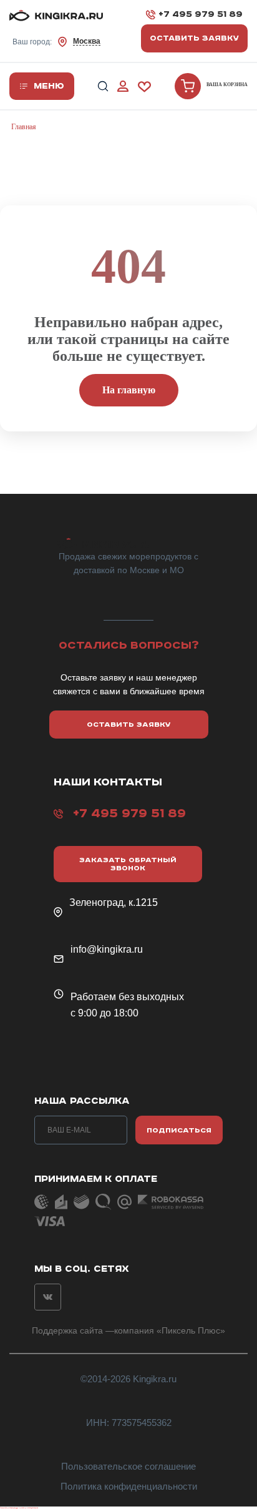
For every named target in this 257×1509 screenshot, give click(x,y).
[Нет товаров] (188, 86)
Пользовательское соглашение (128, 1466)
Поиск (103, 86)
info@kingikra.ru (106, 949)
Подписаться (179, 1130)
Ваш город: (56, 41)
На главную (128, 390)
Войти (123, 86)
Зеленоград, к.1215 (113, 902)
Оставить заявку (194, 38)
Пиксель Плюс (191, 1330)
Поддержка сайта (67, 1330)
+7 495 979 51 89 (200, 14)
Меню (49, 86)
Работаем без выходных (127, 996)
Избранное (144, 86)
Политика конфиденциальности (129, 1486)
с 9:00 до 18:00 (104, 1013)
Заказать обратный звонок (128, 864)
